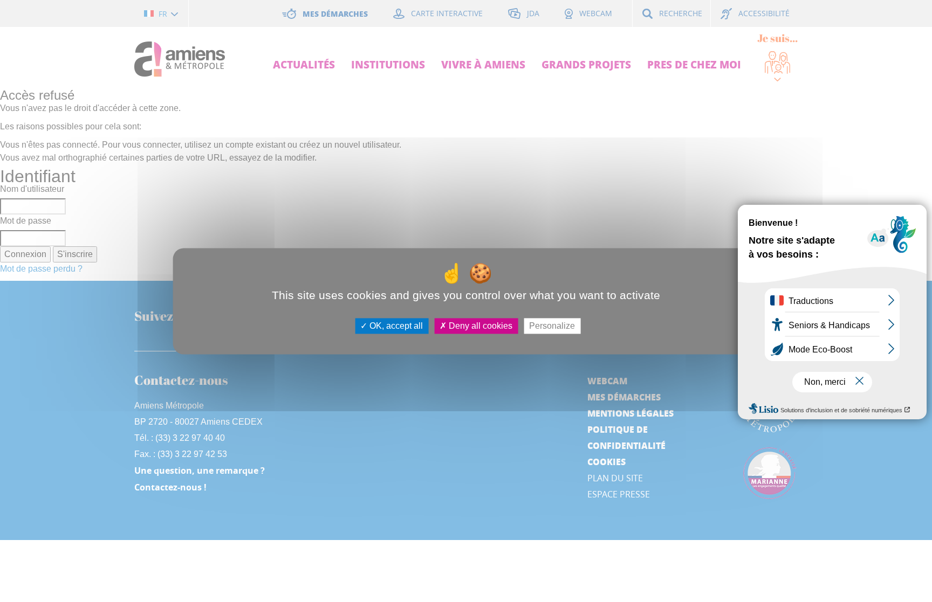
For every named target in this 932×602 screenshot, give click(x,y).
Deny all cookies (479, 325)
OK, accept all (395, 325)
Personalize (552, 325)
